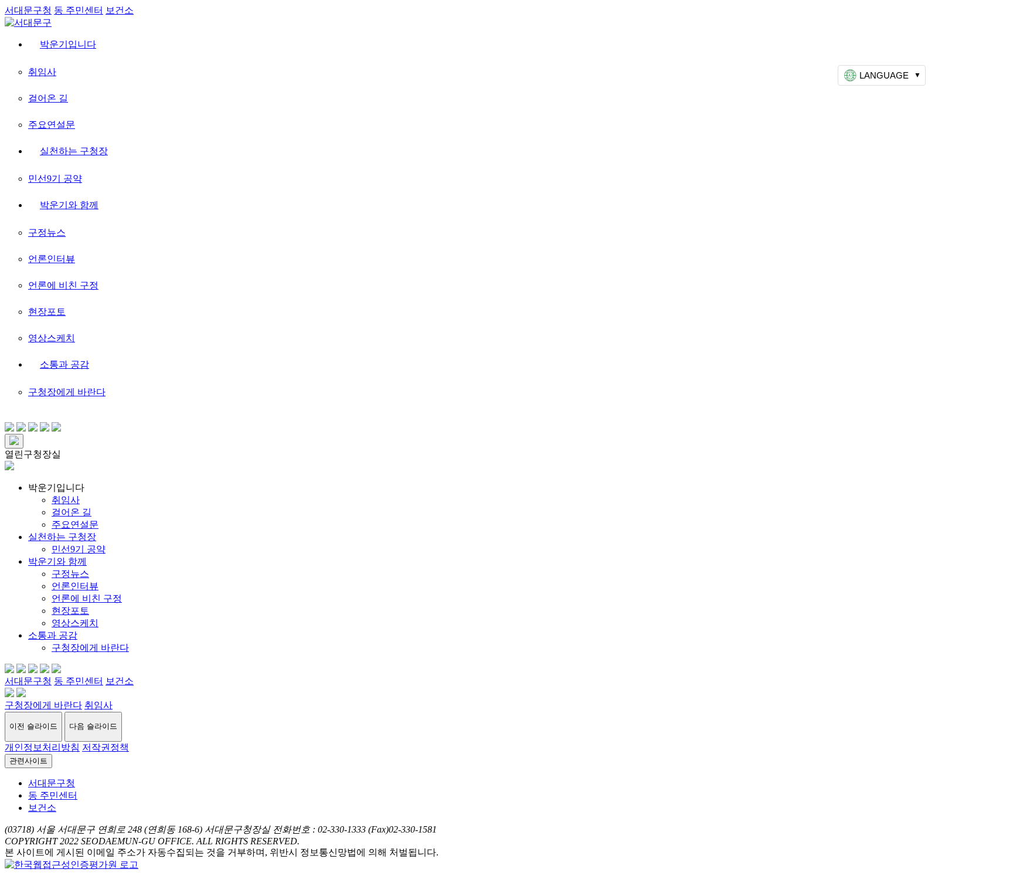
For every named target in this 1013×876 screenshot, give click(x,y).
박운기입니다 (68, 44)
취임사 (42, 72)
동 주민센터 (78, 10)
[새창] (71, 865)
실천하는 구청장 (74, 151)
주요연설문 (51, 125)
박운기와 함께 (69, 205)
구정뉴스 (47, 232)
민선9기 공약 (55, 179)
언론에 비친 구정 (63, 285)
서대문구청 (28, 10)
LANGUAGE (884, 75)
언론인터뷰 (51, 259)
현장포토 (47, 312)
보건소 (120, 10)
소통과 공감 (64, 364)
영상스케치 (51, 338)
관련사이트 (28, 760)
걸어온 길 (48, 98)
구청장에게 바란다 (67, 392)
